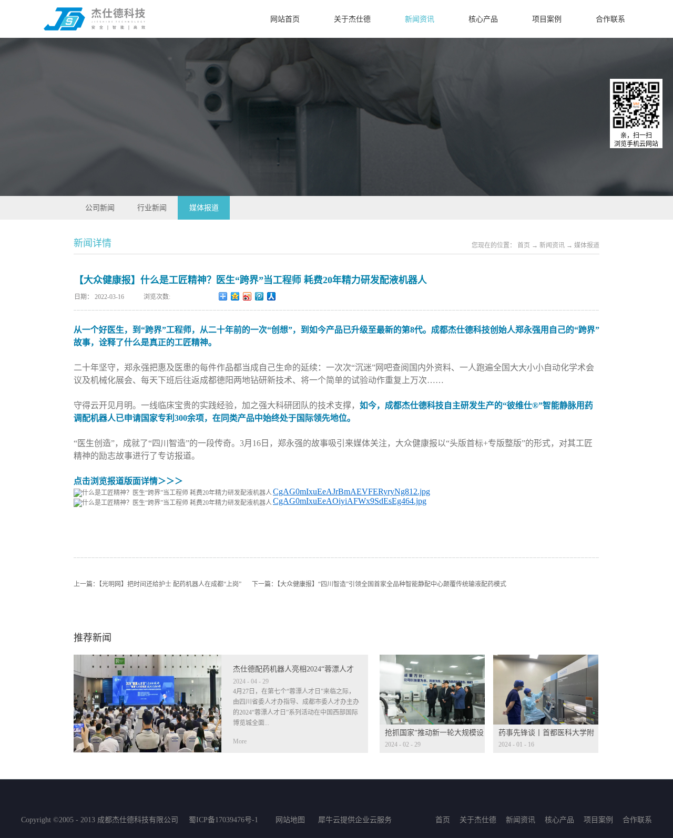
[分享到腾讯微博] (259, 296)
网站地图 (288, 820)
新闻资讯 (552, 245)
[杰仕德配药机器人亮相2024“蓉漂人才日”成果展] (147, 661)
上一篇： (157, 584)
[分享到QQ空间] (235, 296)
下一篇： (379, 584)
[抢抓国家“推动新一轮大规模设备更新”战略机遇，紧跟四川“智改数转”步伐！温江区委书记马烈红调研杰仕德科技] (432, 661)
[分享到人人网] (271, 296)
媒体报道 (586, 245)
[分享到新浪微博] (247, 296)
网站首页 (285, 19)
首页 (442, 820)
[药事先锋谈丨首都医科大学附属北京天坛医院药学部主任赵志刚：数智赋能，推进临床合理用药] (545, 661)
